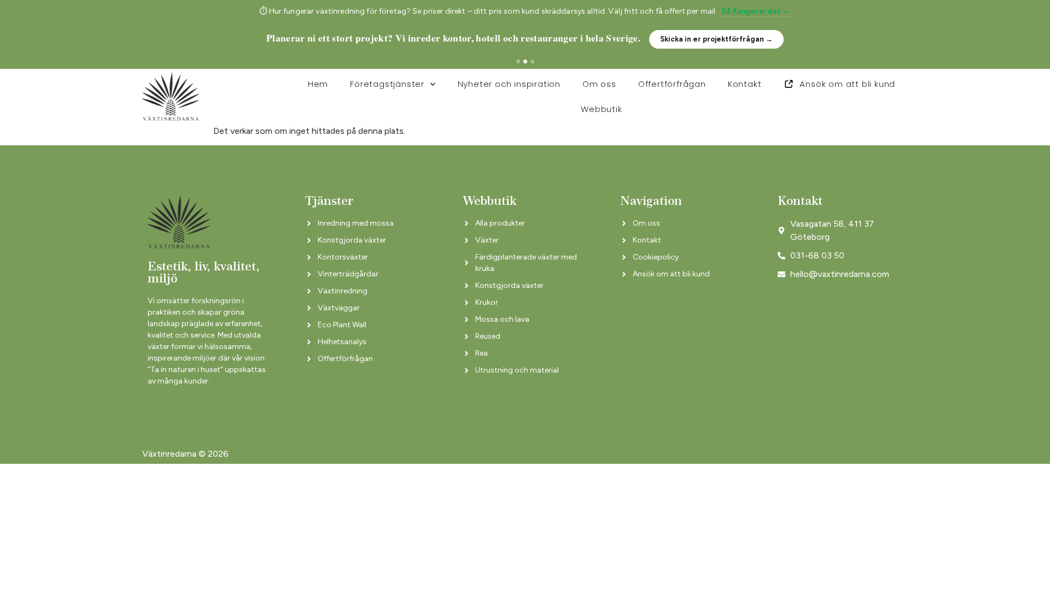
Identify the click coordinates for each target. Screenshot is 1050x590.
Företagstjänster (387, 84)
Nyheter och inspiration (509, 84)
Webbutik (601, 109)
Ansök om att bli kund (847, 84)
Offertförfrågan (672, 84)
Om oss (599, 84)
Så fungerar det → (755, 11)
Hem (318, 84)
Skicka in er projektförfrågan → (716, 39)
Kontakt (745, 84)
